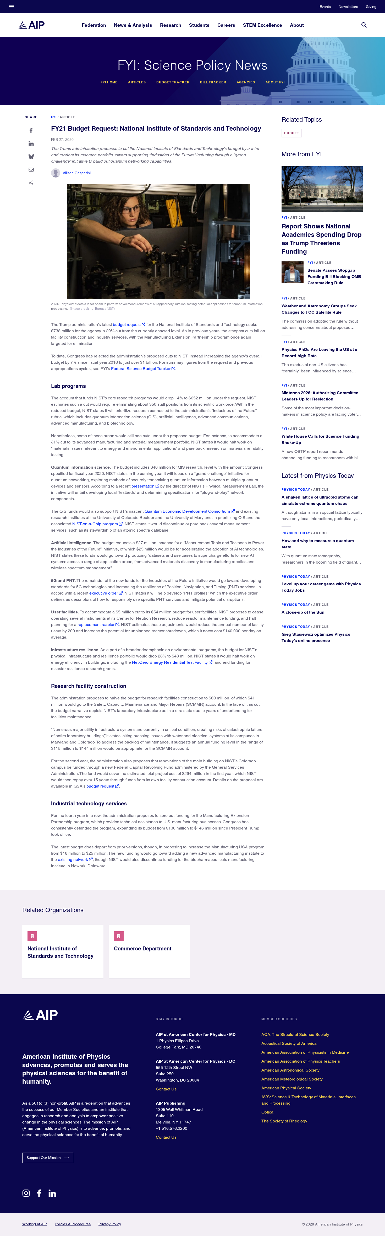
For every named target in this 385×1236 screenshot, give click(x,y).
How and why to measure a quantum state (318, 543)
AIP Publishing (170, 1103)
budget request (127, 324)
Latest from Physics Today (318, 475)
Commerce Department (143, 948)
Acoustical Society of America (289, 1043)
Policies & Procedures (73, 1224)
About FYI (275, 82)
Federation (94, 25)
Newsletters (348, 6)
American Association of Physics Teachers (300, 1061)
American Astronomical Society (290, 1070)
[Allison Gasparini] (55, 173)
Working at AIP (34, 1224)
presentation (143, 486)
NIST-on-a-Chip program (95, 523)
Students (199, 25)
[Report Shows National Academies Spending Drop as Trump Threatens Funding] (322, 189)
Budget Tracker (173, 82)
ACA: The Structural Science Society (295, 1034)
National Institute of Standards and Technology (61, 952)
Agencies (246, 82)
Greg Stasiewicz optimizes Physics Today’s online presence (316, 637)
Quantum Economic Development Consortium (187, 511)
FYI (54, 117)
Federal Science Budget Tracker (140, 368)
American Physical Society (286, 1087)
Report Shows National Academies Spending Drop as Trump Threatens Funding (322, 238)
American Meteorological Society (292, 1079)
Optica (267, 1112)
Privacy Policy (109, 1224)
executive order (103, 593)
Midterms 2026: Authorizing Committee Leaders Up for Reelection (320, 396)
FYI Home (109, 82)
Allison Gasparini (77, 173)
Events (325, 6)
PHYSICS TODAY (296, 489)
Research (171, 25)
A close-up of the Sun (303, 612)
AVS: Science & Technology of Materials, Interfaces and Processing (308, 1100)
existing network (73, 859)
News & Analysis (133, 25)
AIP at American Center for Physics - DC (195, 1061)
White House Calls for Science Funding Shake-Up (320, 439)
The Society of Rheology (284, 1121)
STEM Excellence (262, 25)
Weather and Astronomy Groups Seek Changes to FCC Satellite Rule (319, 309)
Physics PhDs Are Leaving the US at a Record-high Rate (319, 352)
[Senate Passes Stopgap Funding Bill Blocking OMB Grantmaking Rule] (293, 272)
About (297, 25)
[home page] (31, 25)
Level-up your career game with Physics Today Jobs (321, 587)
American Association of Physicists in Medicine (305, 1052)
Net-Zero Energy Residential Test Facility (170, 662)
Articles (137, 82)
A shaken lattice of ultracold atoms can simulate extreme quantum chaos (320, 500)
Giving (371, 6)
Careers (226, 25)
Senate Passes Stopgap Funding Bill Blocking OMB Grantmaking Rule (334, 276)
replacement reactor (96, 624)
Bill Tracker (213, 82)
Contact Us (166, 1089)
